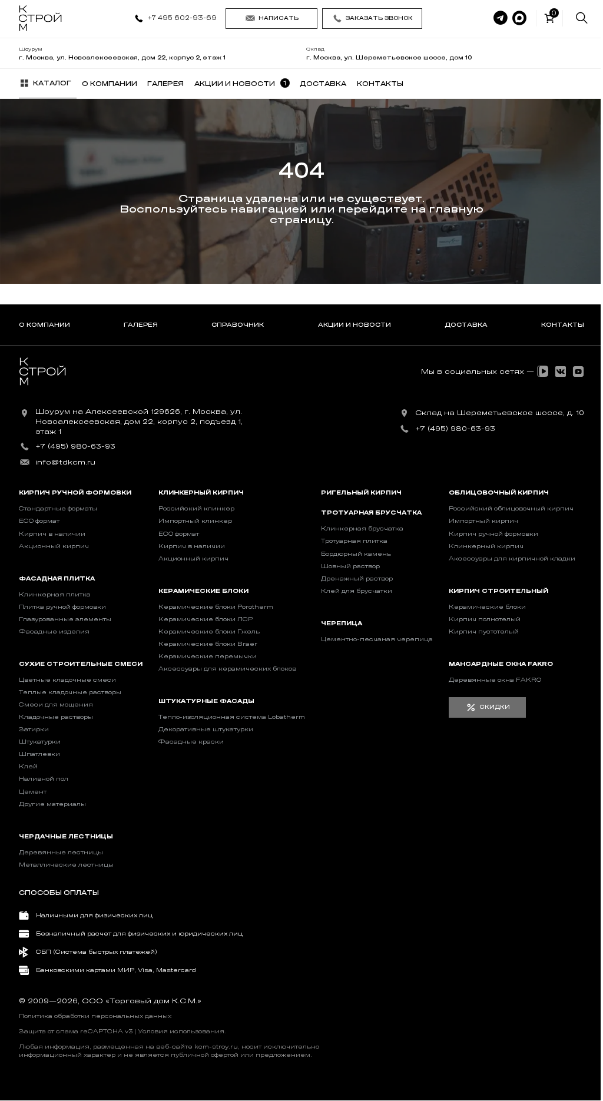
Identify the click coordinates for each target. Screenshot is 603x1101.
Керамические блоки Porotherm (215, 607)
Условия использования (181, 1031)
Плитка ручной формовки (62, 607)
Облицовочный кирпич (499, 492)
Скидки (494, 707)
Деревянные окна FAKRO (495, 680)
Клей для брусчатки (356, 591)
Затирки (34, 729)
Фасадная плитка (57, 578)
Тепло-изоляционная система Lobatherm (231, 717)
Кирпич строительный (498, 591)
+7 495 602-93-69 (182, 18)
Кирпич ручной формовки (75, 492)
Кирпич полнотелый (485, 619)
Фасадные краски (191, 741)
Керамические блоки (203, 591)
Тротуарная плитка (354, 541)
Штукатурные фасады (206, 701)
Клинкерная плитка (55, 594)
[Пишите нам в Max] (519, 18)
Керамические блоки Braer (207, 644)
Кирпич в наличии (52, 534)
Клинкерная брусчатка (362, 528)
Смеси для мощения (56, 704)
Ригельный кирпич (361, 492)
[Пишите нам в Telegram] (500, 18)
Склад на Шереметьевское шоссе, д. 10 (499, 413)
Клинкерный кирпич (201, 492)
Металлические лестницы (66, 864)
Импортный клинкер (195, 521)
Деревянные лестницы (61, 852)
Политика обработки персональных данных (95, 1016)
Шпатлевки (39, 754)
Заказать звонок (379, 18)
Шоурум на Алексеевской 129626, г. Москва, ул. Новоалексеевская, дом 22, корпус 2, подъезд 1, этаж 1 (139, 421)
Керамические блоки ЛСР (205, 619)
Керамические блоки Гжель (209, 631)
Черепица (341, 623)
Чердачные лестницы (66, 836)
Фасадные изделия (54, 631)
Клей (28, 766)
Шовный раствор (350, 566)
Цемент (33, 791)
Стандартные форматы (58, 508)
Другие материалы (52, 804)
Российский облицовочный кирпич (511, 508)
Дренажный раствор (357, 578)
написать (279, 18)
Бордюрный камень (356, 554)
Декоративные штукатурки (205, 729)
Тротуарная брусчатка (371, 512)
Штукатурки (40, 741)
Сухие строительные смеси (81, 664)
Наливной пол (43, 778)
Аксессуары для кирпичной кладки (512, 558)
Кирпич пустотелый (484, 631)
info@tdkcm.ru (65, 462)
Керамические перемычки (207, 656)
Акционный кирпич (54, 546)
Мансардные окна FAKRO (501, 664)
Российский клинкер (196, 508)
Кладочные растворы (56, 717)
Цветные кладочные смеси (67, 680)
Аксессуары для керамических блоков (227, 668)
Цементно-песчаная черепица (377, 639)
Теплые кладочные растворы (70, 692)
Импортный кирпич (483, 521)
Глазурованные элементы (65, 619)
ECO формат (39, 521)
